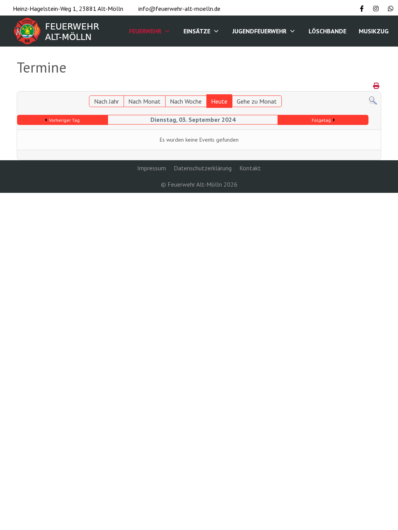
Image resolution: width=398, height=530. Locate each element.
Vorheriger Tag (64, 120)
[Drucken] (376, 86)
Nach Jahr (106, 101)
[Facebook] (362, 8)
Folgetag (321, 120)
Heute (219, 101)
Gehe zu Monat (257, 101)
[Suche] (373, 100)
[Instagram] (376, 8)
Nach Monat (144, 101)
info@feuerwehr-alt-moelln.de (179, 8)
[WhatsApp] (390, 8)
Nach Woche (186, 101)
